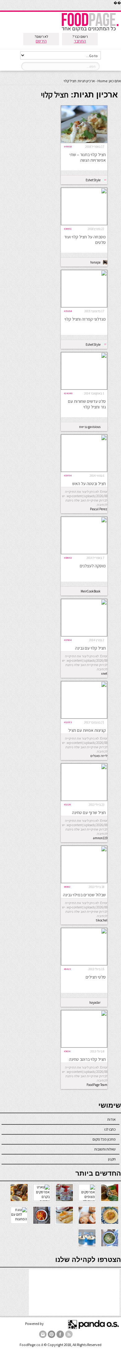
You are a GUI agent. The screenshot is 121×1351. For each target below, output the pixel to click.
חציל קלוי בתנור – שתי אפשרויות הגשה (87, 157)
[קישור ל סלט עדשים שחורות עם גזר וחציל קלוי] (84, 388)
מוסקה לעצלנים (93, 566)
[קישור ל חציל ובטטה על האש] (84, 470)
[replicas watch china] (120, 9)
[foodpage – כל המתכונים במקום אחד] (90, 30)
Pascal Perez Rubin (98, 509)
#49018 (68, 146)
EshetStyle (93, 180)
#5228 (67, 804)
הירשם (41, 41)
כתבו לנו (110, 1129)
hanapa (95, 262)
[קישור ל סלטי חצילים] (84, 963)
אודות (111, 1119)
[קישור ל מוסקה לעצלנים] (84, 552)
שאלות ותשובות (105, 1149)
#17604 (68, 640)
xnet (104, 673)
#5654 (67, 1051)
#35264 (68, 311)
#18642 (68, 557)
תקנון (112, 1159)
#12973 (68, 722)
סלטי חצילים (96, 977)
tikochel (101, 920)
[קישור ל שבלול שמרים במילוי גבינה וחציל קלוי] (84, 881)
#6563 (67, 886)
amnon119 (100, 838)
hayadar (95, 1002)
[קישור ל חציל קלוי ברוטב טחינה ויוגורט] (84, 1046)
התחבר (80, 41)
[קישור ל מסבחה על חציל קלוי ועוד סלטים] (84, 223)
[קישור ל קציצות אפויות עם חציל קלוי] (84, 717)
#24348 (68, 393)
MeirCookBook (91, 591)
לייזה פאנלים (98, 756)
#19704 (68, 475)
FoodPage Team (97, 1085)
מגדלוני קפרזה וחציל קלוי (85, 319)
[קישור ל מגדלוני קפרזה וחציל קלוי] (84, 306)
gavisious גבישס (90, 427)
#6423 (67, 968)
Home (102, 81)
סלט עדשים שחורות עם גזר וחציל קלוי (87, 404)
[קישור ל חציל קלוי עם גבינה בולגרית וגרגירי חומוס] (84, 635)
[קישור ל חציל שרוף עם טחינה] (84, 799)
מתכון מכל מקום (104, 1139)
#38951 (67, 228)
